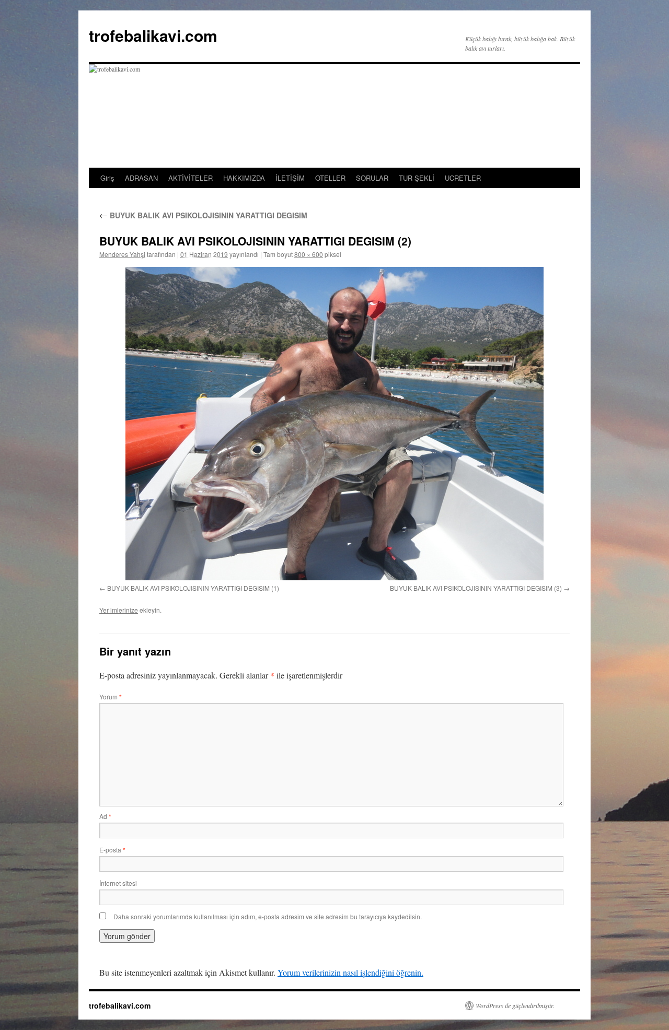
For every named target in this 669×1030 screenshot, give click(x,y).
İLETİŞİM (290, 178)
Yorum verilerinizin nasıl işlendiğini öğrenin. (350, 972)
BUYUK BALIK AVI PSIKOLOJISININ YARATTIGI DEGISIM (203, 215)
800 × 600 (308, 254)
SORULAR (372, 178)
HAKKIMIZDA (244, 178)
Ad (105, 816)
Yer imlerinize (118, 609)
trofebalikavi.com (153, 35)
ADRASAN (141, 178)
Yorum (110, 696)
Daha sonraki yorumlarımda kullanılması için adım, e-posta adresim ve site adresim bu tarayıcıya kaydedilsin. (267, 916)
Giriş (107, 178)
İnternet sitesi (118, 883)
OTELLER (330, 178)
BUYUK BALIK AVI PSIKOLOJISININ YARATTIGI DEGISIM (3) (476, 587)
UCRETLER (463, 178)
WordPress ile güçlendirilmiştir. (515, 1005)
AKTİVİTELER (190, 178)
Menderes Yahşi (122, 254)
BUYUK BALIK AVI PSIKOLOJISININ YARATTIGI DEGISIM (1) (193, 587)
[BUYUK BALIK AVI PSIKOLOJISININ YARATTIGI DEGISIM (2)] (334, 423)
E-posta (112, 849)
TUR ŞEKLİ (416, 178)
